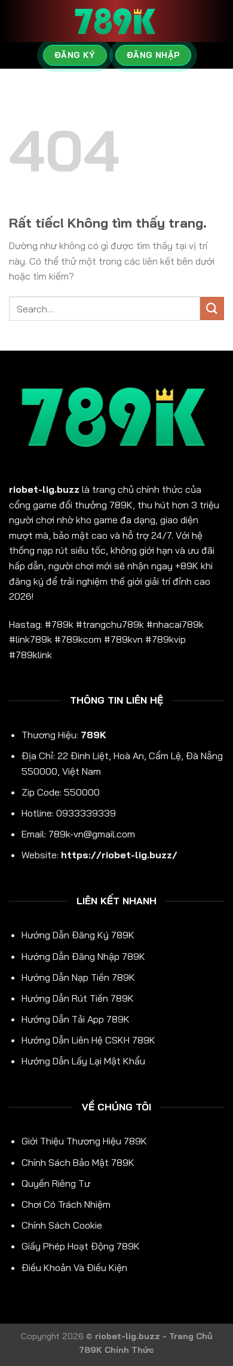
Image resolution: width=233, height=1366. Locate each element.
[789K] (116, 21)
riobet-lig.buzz (44, 489)
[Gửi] (212, 308)
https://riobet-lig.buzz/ (119, 855)
